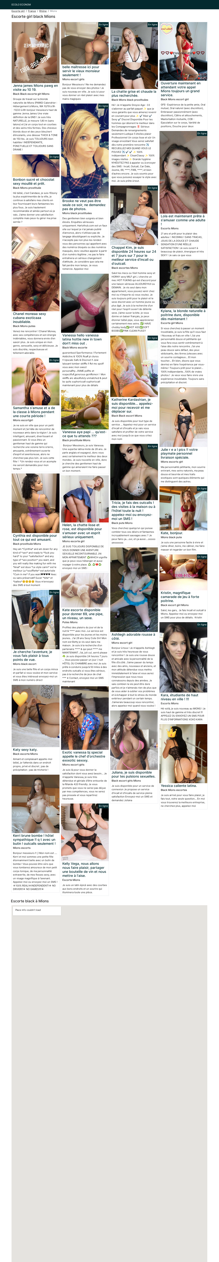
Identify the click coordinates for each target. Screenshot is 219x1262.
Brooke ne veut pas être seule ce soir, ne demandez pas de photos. (83, 205)
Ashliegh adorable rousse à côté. (133, 636)
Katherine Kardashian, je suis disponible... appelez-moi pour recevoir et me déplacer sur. (132, 406)
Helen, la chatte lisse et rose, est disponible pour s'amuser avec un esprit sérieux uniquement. (82, 531)
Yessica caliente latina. (179, 786)
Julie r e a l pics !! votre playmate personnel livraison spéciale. (179, 454)
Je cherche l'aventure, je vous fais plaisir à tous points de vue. (32, 656)
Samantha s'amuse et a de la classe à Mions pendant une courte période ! (34, 412)
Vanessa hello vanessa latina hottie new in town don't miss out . (82, 339)
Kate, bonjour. (172, 533)
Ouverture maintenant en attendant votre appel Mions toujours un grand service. (181, 89)
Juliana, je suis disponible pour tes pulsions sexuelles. (134, 774)
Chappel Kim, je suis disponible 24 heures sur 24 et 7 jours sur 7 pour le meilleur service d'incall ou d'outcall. (134, 256)
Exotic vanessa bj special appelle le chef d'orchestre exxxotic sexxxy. (83, 756)
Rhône (43, 11)
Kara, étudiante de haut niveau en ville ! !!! (179, 697)
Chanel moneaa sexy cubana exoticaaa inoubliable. (29, 318)
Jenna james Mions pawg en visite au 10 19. (35, 88)
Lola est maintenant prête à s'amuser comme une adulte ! (183, 220)
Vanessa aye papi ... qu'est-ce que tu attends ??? (84, 434)
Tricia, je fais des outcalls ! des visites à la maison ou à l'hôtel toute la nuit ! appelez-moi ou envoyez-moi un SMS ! (133, 511)
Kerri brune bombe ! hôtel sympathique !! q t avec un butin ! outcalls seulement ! (34, 840)
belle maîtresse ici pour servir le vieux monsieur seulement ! (81, 71)
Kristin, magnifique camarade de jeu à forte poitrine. (180, 597)
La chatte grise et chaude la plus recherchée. (134, 93)
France (32, 11)
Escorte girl (18, 11)
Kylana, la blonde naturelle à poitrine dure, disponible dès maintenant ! (183, 315)
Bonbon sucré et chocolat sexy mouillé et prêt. (33, 182)
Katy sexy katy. (25, 750)
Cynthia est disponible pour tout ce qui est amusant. (35, 538)
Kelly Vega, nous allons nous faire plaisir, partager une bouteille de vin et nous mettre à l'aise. (84, 870)
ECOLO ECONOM (21, 4)
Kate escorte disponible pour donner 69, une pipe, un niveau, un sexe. (82, 614)
